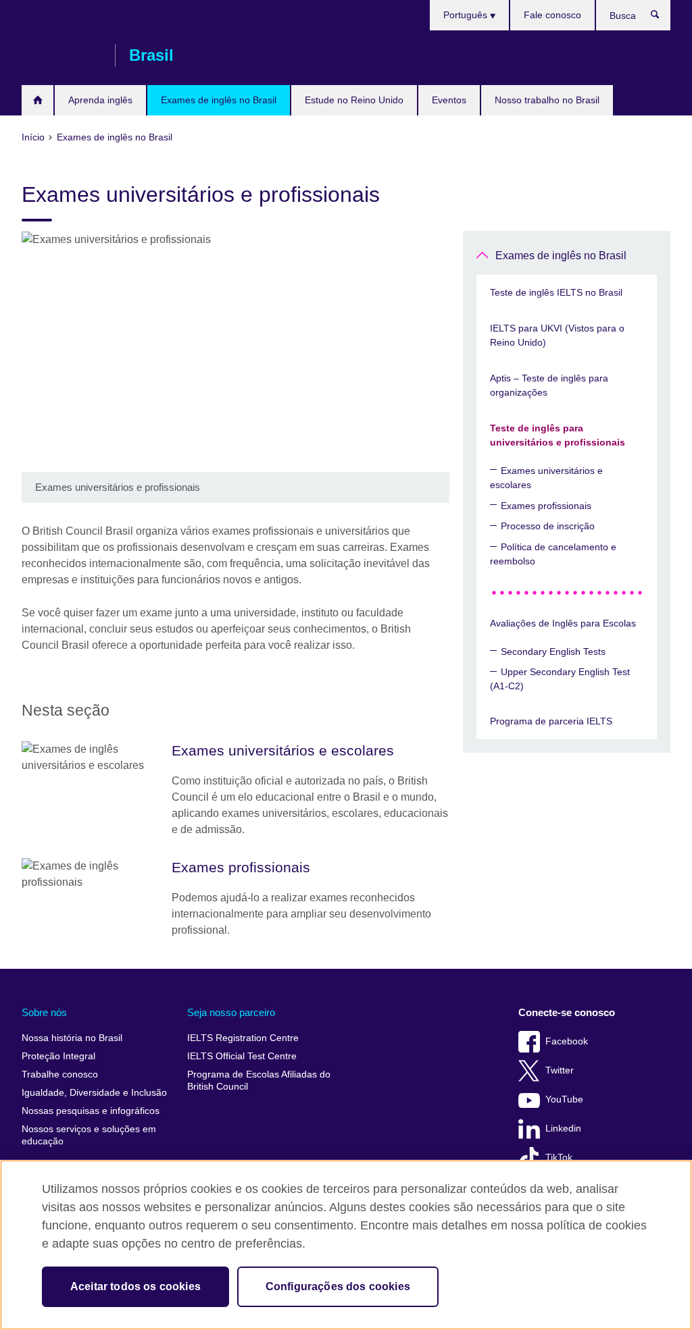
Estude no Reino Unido (354, 100)
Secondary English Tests (553, 651)
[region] (346, 1245)
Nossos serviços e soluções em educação (89, 1135)
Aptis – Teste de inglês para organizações (549, 385)
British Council (61, 55)
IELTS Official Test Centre (242, 1056)
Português (466, 14)
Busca (661, 17)
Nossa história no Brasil (72, 1038)
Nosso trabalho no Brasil (547, 100)
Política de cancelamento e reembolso (553, 553)
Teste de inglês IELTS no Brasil (556, 292)
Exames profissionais (546, 505)
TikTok (558, 1157)
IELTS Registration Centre (243, 1038)
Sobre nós (44, 1012)
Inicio (37, 100)
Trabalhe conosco (60, 1074)
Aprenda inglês (100, 100)
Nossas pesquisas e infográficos (90, 1111)
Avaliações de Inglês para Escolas (563, 623)
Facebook (566, 1041)
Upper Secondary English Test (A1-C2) (560, 678)
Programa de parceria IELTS (551, 721)
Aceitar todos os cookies (135, 1286)
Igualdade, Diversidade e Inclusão (94, 1093)
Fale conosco (552, 14)
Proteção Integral (58, 1056)
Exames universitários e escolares (546, 477)
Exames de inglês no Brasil (218, 100)
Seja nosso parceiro (231, 1012)
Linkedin (563, 1128)
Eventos (449, 100)
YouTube (564, 1099)
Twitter (559, 1070)
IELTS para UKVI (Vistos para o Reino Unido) (557, 335)
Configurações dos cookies (338, 1286)
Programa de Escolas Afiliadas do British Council (258, 1080)
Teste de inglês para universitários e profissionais (557, 435)
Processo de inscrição (548, 526)
